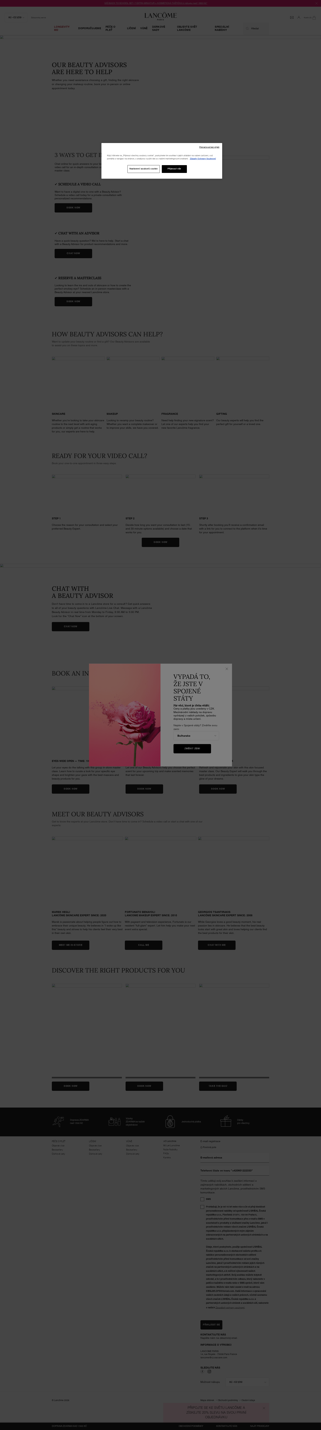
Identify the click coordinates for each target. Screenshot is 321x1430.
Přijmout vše (174, 169)
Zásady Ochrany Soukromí (203, 159)
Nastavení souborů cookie (143, 169)
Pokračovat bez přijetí (209, 147)
